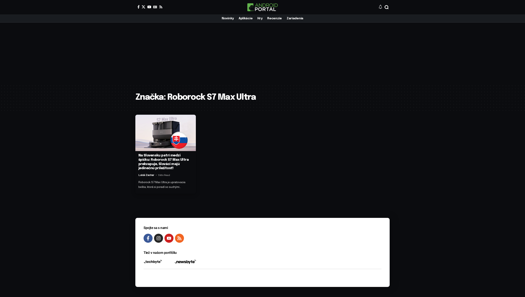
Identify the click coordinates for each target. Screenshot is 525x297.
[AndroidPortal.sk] (262, 7)
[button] (387, 7)
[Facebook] (138, 7)
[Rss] (161, 7)
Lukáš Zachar (146, 175)
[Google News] (155, 7)
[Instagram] (158, 238)
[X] (143, 7)
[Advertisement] (262, 53)
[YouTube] (149, 7)
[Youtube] (168, 238)
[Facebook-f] (148, 238)
